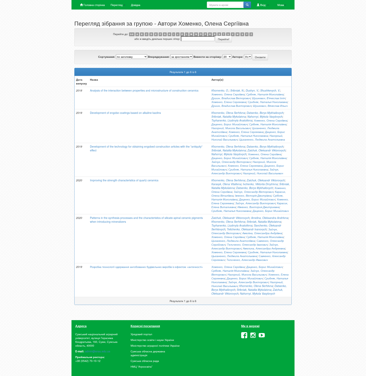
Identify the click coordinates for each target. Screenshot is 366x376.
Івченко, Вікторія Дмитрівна (253, 195)
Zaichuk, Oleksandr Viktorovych (266, 150)
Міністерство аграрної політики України (155, 345)
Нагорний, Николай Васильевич (263, 173)
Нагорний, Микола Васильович (230, 128)
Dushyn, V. (252, 90)
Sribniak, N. (237, 90)
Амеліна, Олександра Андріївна (262, 233)
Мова (280, 5)
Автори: (237, 57)
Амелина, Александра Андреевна (264, 248)
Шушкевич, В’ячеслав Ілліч (268, 98)
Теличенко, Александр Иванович (247, 260)
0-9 (131, 34)
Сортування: (106, 57)
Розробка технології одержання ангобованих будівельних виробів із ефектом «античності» (146, 267)
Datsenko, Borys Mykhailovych (265, 113)
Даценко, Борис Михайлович (229, 124)
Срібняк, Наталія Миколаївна (265, 94)
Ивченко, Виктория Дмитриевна (258, 207)
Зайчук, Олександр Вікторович (231, 162)
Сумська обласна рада (145, 361)
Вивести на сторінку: (207, 57)
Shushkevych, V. (270, 90)
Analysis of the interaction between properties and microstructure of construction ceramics (144, 90)
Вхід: (263, 5)
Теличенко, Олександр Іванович (247, 244)
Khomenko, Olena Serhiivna (228, 113)
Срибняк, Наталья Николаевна (267, 102)
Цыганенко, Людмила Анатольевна (262, 139)
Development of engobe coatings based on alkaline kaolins (125, 113)
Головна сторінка (94, 5)
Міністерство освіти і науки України (152, 340)
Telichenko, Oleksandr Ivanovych (247, 229)
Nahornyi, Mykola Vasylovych (265, 116)
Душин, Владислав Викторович (231, 106)
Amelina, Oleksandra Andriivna (269, 218)
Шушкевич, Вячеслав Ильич (270, 106)
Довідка (135, 5)
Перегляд (117, 5)
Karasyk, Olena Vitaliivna (226, 184)
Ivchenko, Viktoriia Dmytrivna (260, 184)
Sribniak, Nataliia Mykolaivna (228, 116)
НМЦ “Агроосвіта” (141, 366)
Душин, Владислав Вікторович (230, 98)
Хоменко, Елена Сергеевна (228, 102)
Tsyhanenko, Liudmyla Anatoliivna (231, 120)
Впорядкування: (159, 57)
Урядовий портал (141, 334)
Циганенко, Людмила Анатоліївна (233, 241)
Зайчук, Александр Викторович (255, 203)
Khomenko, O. (220, 90)
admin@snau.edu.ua (97, 351)
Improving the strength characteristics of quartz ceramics (124, 180)
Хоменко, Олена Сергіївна (228, 94)
